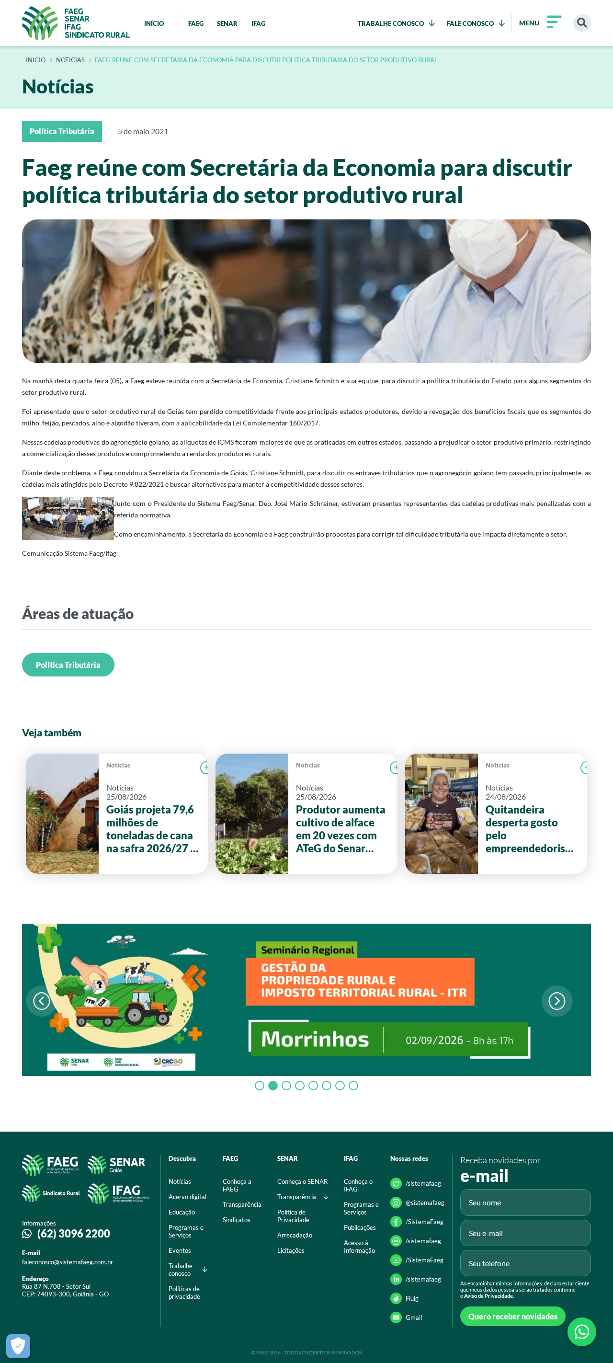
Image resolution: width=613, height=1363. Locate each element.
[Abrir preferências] (18, 1346)
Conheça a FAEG (237, 1185)
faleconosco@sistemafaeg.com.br (67, 1262)
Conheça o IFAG (358, 1185)
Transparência (242, 1204)
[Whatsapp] (582, 1331)
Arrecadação (294, 1235)
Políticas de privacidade (184, 1292)
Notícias (118, 765)
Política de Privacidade (293, 1216)
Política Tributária (68, 664)
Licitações (291, 1250)
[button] (556, 1001)
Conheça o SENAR (302, 1181)
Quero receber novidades (512, 1316)
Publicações (360, 1227)
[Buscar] (582, 23)
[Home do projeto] (76, 23)
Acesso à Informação (359, 1246)
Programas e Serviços (186, 1231)
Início (35, 60)
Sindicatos (236, 1220)
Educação (182, 1212)
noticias (70, 60)
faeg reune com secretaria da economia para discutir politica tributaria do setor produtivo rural (266, 60)
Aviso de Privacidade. (489, 1296)
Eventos (180, 1250)
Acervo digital (187, 1197)
